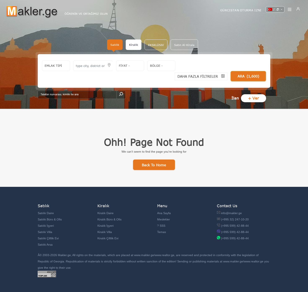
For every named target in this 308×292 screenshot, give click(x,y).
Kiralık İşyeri (105, 225)
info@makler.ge (231, 213)
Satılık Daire (46, 213)
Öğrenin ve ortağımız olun (86, 13)
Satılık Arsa (45, 244)
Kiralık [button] (133, 44)
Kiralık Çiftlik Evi (107, 238)
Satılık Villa (45, 232)
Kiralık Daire (105, 213)
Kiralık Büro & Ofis (109, 219)
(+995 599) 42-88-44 (235, 225)
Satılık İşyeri (46, 225)
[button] (156, 44)
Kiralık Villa (104, 232)
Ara (248, 76)
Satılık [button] (114, 44)
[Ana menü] (289, 9)
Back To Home (154, 165)
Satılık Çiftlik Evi (48, 238)
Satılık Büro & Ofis (50, 219)
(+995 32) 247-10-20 (235, 219)
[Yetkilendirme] (298, 9)
